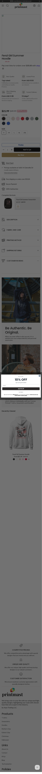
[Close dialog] (39, 376)
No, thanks (21, 392)
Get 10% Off (21, 388)
